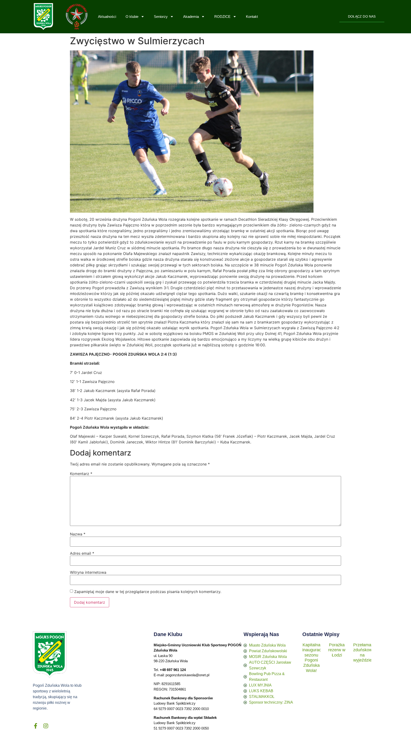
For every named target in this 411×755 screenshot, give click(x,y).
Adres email (82, 553)
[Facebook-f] (35, 726)
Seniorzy (161, 17)
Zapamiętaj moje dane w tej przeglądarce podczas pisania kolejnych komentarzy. (147, 591)
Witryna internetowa (88, 572)
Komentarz (81, 474)
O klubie (132, 17)
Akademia (191, 17)
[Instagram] (46, 726)
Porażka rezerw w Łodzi (336, 649)
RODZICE (222, 17)
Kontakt (252, 17)
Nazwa (77, 534)
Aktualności (107, 17)
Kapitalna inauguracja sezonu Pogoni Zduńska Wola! (313, 657)
